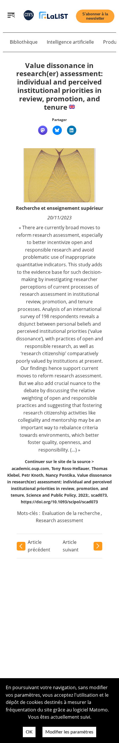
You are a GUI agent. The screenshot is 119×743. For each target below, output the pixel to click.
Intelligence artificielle (70, 42)
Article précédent (39, 546)
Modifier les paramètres (69, 732)
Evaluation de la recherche (71, 513)
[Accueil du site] (53, 16)
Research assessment (59, 520)
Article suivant (71, 546)
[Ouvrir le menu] (11, 16)
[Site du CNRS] (28, 16)
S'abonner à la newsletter (95, 16)
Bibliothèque (24, 42)
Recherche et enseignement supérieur (59, 208)
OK (29, 732)
